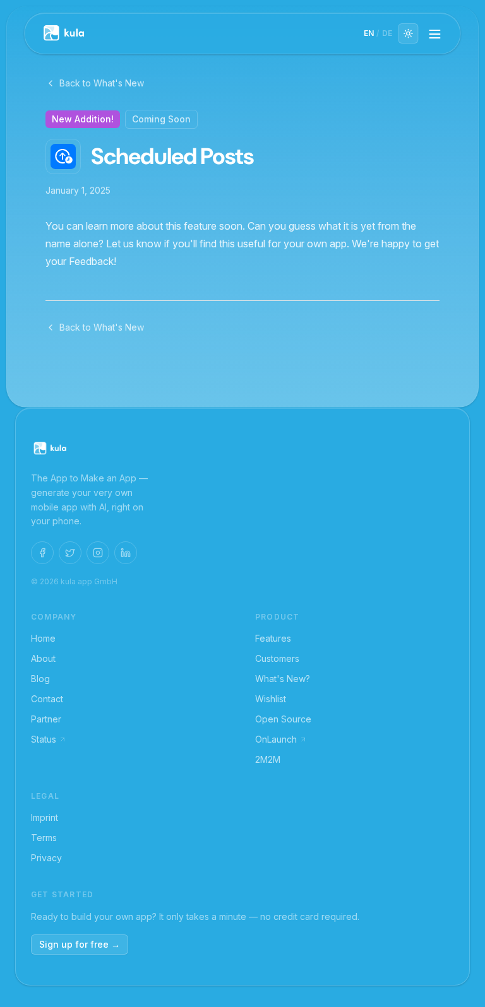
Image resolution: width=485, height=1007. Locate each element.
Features (273, 638)
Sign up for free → (79, 944)
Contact (47, 698)
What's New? (282, 678)
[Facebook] (42, 552)
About (43, 658)
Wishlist (270, 698)
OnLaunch (276, 739)
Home (43, 638)
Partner (46, 719)
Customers (277, 658)
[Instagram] (98, 552)
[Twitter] (70, 552)
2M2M (267, 759)
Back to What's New (101, 83)
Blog (40, 678)
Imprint (44, 817)
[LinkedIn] (125, 552)
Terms (44, 837)
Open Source (283, 719)
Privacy (46, 857)
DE (387, 33)
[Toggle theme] (408, 33)
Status (43, 739)
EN (369, 33)
